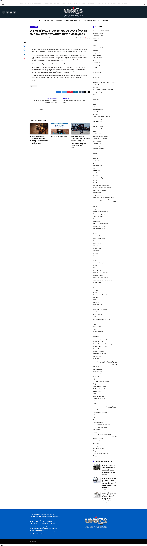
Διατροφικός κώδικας (98, 129)
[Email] (24, 62)
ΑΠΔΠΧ (95, 60)
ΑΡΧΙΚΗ (40, 20)
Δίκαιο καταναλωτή (98, 143)
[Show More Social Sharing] (88, 38)
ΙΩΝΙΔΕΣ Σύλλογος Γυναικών (100, 263)
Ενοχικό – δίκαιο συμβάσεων (119, 4)
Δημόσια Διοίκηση (98, 109)
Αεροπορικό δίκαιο (98, 35)
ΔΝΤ (94, 163)
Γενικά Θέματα (33, 26)
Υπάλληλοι (96, 432)
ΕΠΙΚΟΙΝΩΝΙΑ (105, 20)
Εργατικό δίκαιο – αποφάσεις (51, 4)
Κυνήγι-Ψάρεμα (97, 285)
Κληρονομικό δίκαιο (98, 275)
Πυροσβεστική (97, 376)
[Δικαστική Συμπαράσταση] (59, 128)
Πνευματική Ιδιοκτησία (99, 341)
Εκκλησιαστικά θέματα (99, 178)
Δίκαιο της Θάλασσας (98, 148)
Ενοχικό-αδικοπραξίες (103, 4)
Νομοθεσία (96, 312)
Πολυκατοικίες (97, 356)
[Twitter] (24, 50)
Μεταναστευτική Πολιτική (100, 294)
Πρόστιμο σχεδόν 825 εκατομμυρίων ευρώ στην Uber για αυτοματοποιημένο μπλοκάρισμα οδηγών (108, 469)
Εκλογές (95, 180)
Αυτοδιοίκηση (97, 79)
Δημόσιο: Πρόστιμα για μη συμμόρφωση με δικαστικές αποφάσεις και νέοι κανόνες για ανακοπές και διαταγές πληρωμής (109, 483)
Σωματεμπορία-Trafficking (100, 412)
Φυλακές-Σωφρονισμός (99, 448)
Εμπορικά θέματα (67, 4)
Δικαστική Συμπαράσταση (59, 136)
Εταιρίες (95, 233)
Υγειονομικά (96, 429)
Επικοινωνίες (96, 221)
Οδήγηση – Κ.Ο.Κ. (97, 314)
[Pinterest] (24, 58)
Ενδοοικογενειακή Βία (99, 204)
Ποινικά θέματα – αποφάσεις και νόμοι (30, 4)
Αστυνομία (96, 75)
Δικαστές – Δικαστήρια (99, 151)
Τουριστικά (96, 420)
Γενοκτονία (96, 99)
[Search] (144, 4)
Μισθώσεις (96, 297)
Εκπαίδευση (96, 183)
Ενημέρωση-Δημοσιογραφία (100, 209)
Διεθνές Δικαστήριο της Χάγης (100, 136)
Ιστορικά (95, 260)
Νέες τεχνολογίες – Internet (100, 309)
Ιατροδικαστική (97, 248)
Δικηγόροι (95, 158)
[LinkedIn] (24, 54)
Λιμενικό (95, 292)
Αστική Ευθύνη (97, 72)
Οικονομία (96, 321)
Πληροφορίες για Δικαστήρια (100, 339)
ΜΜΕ (94, 299)
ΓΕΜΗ (94, 94)
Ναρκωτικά (96, 302)
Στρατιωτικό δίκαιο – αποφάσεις (101, 381)
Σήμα (94, 379)
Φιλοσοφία (96, 443)
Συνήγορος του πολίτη (99, 398)
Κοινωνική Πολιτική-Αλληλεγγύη (101, 277)
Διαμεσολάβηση (97, 119)
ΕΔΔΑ (94, 168)
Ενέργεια (95, 206)
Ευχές (94, 241)
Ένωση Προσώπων (98, 216)
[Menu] (3, 4)
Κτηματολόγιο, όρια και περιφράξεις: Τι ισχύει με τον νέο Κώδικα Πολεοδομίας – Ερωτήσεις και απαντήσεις (109, 497)
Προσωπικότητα (97, 371)
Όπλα (94, 324)
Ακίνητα (95, 40)
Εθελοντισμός (96, 170)
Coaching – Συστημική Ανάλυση (101, 30)
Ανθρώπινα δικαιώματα (99, 53)
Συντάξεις (96, 403)
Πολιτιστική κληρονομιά (99, 353)
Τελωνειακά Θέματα (98, 415)
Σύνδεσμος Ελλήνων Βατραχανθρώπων (103, 388)
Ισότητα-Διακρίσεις (98, 258)
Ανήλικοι (95, 50)
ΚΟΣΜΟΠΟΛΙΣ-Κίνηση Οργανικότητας (103, 280)
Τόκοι (94, 417)
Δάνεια (95, 102)
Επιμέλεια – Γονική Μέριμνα (100, 223)
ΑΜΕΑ (94, 45)
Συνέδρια (95, 393)
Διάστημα (95, 124)
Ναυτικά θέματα (97, 304)
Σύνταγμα (95, 401)
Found (1, 545)
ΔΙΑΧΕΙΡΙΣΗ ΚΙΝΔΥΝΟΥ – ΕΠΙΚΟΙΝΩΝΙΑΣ (91, 20)
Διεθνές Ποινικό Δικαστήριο (100, 138)
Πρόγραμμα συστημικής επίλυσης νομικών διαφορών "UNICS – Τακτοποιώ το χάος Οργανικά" (106, 362)
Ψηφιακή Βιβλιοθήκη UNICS (100, 453)
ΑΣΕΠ (94, 70)
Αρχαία (95, 67)
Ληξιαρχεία (96, 290)
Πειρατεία (96, 334)
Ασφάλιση (96, 77)
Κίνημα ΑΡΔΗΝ (97, 270)
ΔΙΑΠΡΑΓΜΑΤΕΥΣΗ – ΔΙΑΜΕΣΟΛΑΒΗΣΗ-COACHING (68, 20)
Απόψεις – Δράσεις (98, 65)
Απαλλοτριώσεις (97, 57)
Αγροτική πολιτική (98, 33)
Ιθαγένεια (95, 253)
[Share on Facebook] (80, 38)
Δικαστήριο (96, 153)
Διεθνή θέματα (97, 141)
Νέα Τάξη (95, 307)
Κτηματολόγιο (97, 282)
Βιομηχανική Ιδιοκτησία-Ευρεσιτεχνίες (103, 89)
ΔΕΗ (94, 106)
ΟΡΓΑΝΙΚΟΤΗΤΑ (97, 326)
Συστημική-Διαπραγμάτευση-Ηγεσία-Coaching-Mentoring (107, 406)
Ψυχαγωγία (96, 455)
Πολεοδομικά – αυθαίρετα (100, 346)
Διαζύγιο (95, 111)
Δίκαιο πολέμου (97, 146)
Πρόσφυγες (33, 86)
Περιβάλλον (96, 336)
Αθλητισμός (96, 38)
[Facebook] (24, 46)
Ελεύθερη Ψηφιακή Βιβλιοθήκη (101, 185)
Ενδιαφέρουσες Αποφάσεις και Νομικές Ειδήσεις (107, 200)
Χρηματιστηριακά (97, 451)
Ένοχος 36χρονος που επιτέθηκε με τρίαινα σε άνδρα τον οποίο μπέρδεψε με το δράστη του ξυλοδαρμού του (39, 140)
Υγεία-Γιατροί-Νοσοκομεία (100, 427)
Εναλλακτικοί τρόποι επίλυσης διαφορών (103, 197)
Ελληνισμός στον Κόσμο (99, 190)
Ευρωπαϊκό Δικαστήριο (99, 238)
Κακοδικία (96, 265)
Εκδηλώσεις (96, 175)
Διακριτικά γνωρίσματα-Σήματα (101, 116)
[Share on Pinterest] (85, 38)
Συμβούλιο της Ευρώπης (99, 386)
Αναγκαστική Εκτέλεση (99, 48)
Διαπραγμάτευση (97, 121)
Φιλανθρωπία (96, 441)
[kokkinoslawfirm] (73, 12)
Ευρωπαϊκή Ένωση (98, 236)
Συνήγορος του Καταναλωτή (100, 396)
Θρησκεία (95, 245)
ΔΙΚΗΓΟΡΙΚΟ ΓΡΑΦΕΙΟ (49, 20)
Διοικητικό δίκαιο (97, 160)
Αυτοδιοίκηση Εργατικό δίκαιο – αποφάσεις (104, 82)
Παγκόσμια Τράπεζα (98, 331)
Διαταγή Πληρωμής (98, 126)
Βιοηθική (95, 87)
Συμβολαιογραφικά (98, 384)
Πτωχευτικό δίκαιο (98, 374)
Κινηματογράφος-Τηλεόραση (100, 272)
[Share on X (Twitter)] (83, 38)
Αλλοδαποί (96, 43)
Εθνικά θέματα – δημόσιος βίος (101, 173)
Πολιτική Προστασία (98, 351)
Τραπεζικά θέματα (98, 422)
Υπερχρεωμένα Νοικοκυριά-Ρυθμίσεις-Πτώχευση (107, 435)
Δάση (94, 104)
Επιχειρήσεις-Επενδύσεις (99, 226)
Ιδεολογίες (96, 250)
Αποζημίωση (90, 4)
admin (35, 37)
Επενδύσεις (96, 218)
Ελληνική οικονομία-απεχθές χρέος (102, 187)
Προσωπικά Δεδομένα (98, 369)
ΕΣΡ (94, 231)
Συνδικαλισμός (97, 391)
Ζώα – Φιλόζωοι (97, 243)
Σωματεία (95, 410)
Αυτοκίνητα (96, 84)
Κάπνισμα (96, 268)
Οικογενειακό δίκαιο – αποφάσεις (101, 319)
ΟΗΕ (94, 317)
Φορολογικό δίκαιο (98, 446)
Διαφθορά (95, 131)
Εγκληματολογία (97, 165)
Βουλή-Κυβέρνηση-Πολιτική (100, 92)
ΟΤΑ (94, 329)
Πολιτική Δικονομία (98, 348)
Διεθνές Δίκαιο (97, 133)
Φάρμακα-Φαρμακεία (98, 438)
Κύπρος (95, 287)
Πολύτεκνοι (96, 358)
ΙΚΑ (94, 255)
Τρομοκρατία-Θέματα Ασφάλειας (101, 424)
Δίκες (94, 156)
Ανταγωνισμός (97, 55)
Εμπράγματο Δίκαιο (79, 4)
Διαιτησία (95, 114)
